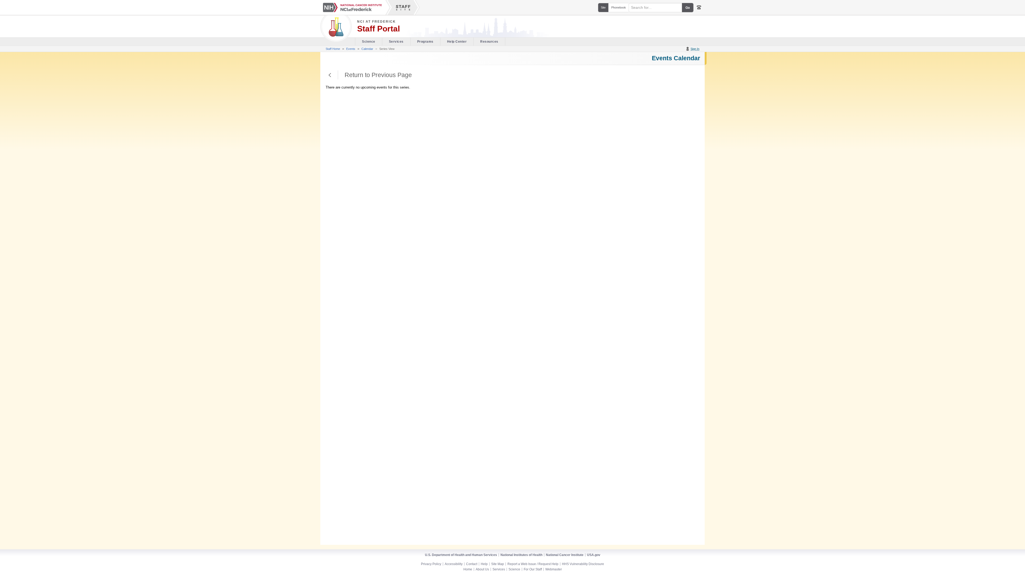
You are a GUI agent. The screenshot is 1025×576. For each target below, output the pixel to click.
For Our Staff (533, 569)
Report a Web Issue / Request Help (532, 564)
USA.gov (593, 555)
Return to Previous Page (330, 75)
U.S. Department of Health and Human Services (461, 555)
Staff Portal (378, 29)
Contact (471, 564)
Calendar (367, 48)
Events (350, 48)
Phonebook (618, 7)
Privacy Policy (431, 564)
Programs (425, 41)
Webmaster (553, 569)
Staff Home (333, 48)
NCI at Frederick (376, 21)
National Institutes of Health (521, 555)
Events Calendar (676, 58)
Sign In (695, 48)
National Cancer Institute (565, 555)
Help (484, 564)
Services (396, 41)
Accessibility (454, 564)
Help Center (457, 41)
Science (368, 41)
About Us (482, 569)
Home (467, 569)
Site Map (497, 564)
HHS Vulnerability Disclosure (583, 564)
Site (603, 7)
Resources (489, 41)
